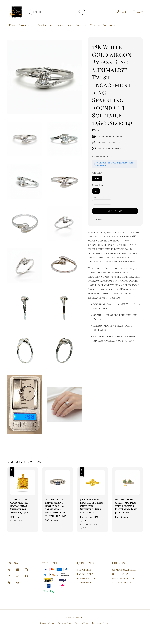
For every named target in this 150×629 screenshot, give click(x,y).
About (59, 25)
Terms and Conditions (103, 25)
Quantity (97, 197)
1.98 (97, 178)
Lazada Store (85, 574)
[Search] (80, 11)
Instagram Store (87, 578)
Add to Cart (115, 210)
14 (96, 191)
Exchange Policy (101, 623)
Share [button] (99, 219)
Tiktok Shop (84, 582)
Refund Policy (82, 623)
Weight (97, 172)
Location (81, 25)
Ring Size (98, 185)
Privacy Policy (65, 623)
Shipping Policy (48, 623)
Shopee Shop (84, 570)
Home (12, 25)
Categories (25, 25)
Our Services (45, 25)
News (69, 25)
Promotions (100, 156)
